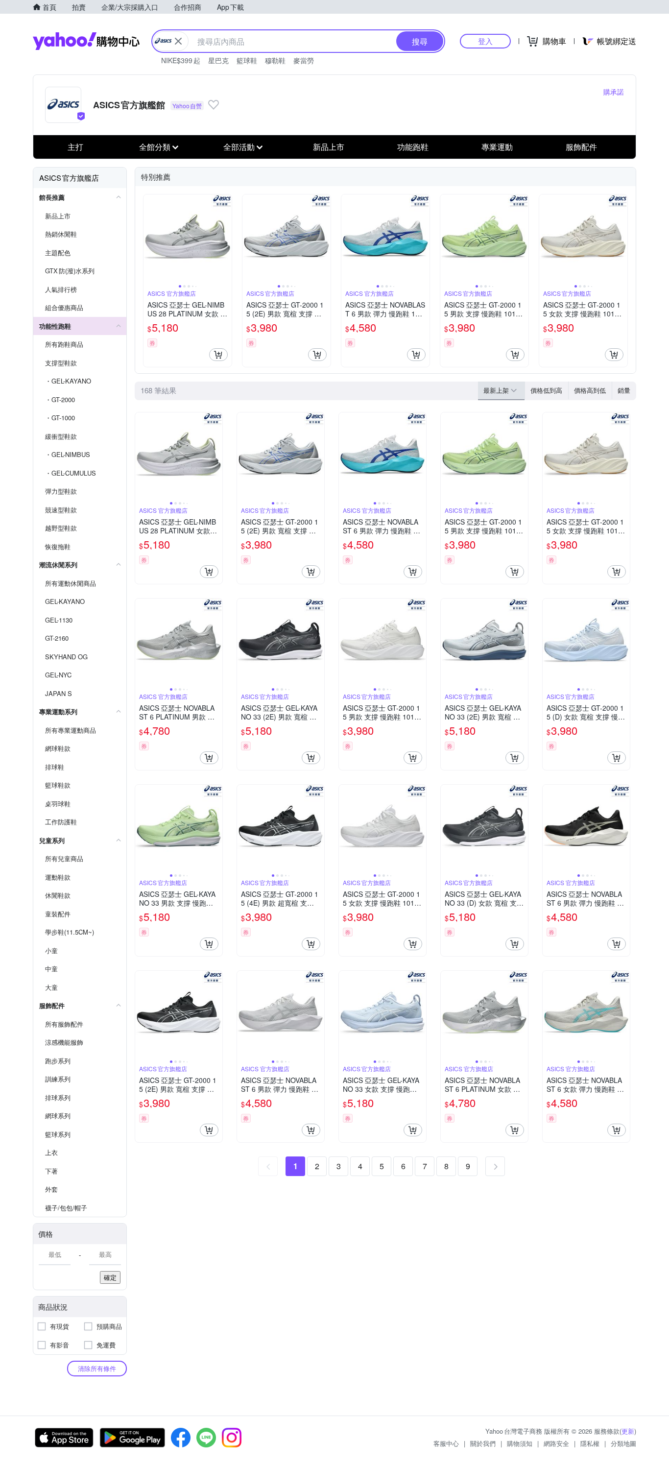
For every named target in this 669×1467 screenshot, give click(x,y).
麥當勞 (303, 60)
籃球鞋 (247, 60)
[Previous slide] (149, 238)
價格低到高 (546, 390)
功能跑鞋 (413, 146)
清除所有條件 (97, 1368)
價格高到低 (590, 390)
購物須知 (519, 1443)
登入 (485, 41)
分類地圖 (623, 1443)
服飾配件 (581, 146)
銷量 (624, 390)
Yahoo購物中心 (86, 41)
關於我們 (483, 1443)
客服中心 (446, 1443)
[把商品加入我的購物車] (218, 354)
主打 (75, 146)
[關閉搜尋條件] (178, 41)
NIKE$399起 (180, 60)
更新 (627, 1431)
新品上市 (328, 146)
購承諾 (613, 91)
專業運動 (497, 146)
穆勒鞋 (275, 60)
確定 (110, 1277)
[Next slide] (225, 238)
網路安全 (556, 1443)
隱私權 (589, 1443)
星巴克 (218, 60)
